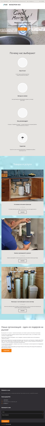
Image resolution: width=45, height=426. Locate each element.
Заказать (22, 212)
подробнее (22, 29)
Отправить (5, 421)
